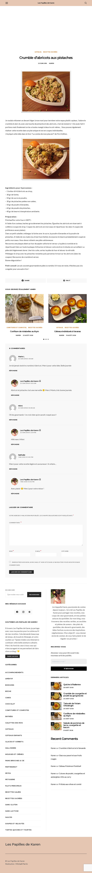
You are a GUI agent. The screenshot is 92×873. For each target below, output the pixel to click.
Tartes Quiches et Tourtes (18, 830)
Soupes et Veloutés (14, 824)
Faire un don (12, 656)
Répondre (13, 370)
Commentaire (14, 522)
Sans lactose (11, 811)
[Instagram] (23, 612)
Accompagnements (14, 672)
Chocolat (10, 704)
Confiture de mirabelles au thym (24, 331)
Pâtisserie (10, 779)
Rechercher (10, 590)
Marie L (21, 356)
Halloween (10, 748)
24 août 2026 (68, 699)
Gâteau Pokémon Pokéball (70, 766)
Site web (64, 551)
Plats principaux (13, 786)
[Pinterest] (29, 612)
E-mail (38, 551)
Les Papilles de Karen (46, 3)
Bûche (8, 691)
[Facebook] (17, 612)
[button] (43, 339)
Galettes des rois (14, 723)
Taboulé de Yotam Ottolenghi (71, 704)
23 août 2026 (68, 708)
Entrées (9, 716)
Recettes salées (13, 792)
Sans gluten (11, 805)
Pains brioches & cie (14, 761)
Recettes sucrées (50, 52)
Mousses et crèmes (14, 754)
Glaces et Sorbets (14, 742)
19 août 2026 (71, 335)
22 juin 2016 (42, 63)
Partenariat (11, 767)
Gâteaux (38, 52)
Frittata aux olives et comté (70, 784)
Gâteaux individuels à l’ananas (67, 331)
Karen (51, 63)
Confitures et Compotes (16, 327)
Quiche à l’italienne (72, 684)
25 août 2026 (68, 687)
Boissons (9, 685)
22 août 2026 (28, 335)
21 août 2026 (68, 730)
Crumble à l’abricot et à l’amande (72, 748)
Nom (11, 551)
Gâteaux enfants (13, 735)
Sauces (8, 817)
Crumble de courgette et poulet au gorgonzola (75, 694)
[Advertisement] (46, 28)
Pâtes (8, 773)
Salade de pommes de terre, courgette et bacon (73, 725)
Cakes (8, 698)
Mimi (20, 406)
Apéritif (9, 679)
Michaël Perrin (22, 864)
